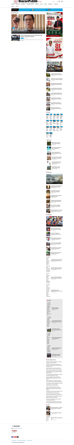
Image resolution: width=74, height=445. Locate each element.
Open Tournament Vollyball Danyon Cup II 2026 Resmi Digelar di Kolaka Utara (56, 243)
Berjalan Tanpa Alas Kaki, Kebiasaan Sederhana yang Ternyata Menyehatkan (47, 135)
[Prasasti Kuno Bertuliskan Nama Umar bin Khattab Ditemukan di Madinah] (48, 206)
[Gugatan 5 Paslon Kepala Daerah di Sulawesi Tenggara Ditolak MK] (49, 349)
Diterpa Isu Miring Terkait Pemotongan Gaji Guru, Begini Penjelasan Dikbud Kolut (53, 402)
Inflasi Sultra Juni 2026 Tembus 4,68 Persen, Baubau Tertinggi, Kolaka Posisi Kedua (56, 79)
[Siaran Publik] (31, 1)
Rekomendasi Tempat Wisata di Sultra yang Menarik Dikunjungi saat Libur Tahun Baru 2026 (56, 167)
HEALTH (13, 27)
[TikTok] (18, 437)
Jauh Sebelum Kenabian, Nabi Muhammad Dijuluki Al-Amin (60, 10)
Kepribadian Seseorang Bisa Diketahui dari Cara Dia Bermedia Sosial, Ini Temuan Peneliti (61, 117)
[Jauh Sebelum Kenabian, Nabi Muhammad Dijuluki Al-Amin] (54, 10)
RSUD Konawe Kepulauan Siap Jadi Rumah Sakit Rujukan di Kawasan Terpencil (31, 36)
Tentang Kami (14, 440)
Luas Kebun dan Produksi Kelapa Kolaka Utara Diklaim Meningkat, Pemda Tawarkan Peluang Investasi (56, 98)
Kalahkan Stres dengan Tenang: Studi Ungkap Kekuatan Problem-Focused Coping (61, 123)
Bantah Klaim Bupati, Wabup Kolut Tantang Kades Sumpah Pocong (53, 397)
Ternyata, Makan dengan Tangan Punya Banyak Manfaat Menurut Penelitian (58, 129)
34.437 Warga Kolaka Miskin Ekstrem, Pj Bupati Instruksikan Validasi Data (54, 375)
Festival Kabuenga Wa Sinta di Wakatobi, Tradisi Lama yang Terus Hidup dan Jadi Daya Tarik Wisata (56, 153)
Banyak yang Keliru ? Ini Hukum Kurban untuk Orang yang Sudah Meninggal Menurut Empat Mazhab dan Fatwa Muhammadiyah (56, 211)
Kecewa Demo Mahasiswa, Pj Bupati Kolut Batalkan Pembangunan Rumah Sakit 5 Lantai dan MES (54, 365)
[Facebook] (12, 437)
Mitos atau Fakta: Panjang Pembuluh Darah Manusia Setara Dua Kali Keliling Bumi (54, 129)
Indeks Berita (29, 440)
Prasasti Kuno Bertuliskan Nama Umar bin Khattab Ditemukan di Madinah (55, 206)
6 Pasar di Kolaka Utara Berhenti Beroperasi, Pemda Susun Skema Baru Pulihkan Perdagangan (56, 108)
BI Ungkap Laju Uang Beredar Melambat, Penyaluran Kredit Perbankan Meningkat (56, 84)
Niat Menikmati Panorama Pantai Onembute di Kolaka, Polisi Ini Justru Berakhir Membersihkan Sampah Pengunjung (56, 148)
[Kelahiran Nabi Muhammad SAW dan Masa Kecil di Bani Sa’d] (48, 201)
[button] (59, 1)
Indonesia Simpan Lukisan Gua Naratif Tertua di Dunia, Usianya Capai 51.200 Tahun (56, 162)
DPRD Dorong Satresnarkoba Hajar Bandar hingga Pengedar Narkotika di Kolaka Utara (53, 388)
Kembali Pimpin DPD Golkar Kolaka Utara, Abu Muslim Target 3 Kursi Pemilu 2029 (57, 321)
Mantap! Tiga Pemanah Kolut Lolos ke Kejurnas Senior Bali (56, 268)
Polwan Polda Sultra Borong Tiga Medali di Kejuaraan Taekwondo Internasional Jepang (56, 239)
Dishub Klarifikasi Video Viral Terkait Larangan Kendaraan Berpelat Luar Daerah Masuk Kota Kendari (54, 371)
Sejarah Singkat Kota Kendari (51, 385)
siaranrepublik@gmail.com (17, 428)
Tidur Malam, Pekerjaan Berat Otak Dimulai (54, 123)
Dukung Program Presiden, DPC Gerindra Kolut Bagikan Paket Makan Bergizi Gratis (57, 338)
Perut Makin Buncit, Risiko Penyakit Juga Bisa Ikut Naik (47, 117)
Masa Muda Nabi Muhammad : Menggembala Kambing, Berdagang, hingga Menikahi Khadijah (56, 186)
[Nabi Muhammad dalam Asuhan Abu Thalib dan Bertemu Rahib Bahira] (48, 192)
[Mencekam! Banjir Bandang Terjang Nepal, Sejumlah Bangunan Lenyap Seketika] (22, 10)
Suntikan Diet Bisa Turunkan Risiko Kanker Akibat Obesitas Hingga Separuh (51, 129)
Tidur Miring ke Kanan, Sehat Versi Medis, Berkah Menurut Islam (61, 129)
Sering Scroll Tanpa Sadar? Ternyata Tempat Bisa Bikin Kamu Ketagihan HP (58, 117)
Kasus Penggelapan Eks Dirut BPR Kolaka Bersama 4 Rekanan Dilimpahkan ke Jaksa (53, 377)
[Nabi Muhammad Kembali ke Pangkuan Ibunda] (48, 197)
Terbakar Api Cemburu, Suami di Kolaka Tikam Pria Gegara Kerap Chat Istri (54, 392)
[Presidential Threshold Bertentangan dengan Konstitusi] (49, 355)
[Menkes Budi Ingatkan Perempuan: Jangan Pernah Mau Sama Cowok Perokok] (28, 24)
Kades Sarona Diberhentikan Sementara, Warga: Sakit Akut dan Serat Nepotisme (53, 394)
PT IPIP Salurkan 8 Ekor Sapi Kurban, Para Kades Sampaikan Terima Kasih (54, 384)
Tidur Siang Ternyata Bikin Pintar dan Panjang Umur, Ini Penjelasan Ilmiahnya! (58, 123)
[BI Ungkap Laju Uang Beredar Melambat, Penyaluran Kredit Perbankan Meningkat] (48, 84)
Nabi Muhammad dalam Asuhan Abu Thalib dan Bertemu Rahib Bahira (55, 191)
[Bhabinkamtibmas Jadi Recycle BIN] (48, 418)
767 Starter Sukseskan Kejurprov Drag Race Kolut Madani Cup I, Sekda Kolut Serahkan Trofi (56, 234)
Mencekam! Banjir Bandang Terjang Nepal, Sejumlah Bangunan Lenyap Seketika (29, 10)
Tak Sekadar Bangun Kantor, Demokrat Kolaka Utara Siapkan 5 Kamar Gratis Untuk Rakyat (56, 329)
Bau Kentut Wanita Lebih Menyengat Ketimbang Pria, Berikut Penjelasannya (47, 123)
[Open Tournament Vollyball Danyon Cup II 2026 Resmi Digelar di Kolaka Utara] (48, 244)
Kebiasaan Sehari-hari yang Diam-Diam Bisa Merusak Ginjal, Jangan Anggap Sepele (51, 117)
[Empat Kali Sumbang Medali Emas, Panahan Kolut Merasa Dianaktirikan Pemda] (48, 278)
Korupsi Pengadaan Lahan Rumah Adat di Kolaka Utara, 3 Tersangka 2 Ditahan (53, 369)
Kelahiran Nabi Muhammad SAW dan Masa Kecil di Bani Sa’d (56, 201)
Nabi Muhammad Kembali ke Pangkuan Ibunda (56, 196)
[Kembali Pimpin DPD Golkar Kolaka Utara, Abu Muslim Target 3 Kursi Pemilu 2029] (49, 321)
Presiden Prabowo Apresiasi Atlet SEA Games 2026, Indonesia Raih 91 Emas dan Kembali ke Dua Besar (56, 248)
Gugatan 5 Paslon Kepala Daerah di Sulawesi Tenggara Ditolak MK (56, 348)
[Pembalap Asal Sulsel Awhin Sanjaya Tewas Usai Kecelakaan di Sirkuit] (48, 254)
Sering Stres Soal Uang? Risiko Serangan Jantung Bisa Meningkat (54, 117)
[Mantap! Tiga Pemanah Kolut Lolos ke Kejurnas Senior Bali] (48, 269)
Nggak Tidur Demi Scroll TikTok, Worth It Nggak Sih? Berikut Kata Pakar (51, 135)
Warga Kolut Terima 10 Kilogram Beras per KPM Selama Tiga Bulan (45, 10)
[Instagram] (14, 437)
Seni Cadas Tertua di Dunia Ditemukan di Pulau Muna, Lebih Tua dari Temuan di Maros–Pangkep (57, 158)
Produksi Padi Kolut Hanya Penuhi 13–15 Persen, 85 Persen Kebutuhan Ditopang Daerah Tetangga (56, 74)
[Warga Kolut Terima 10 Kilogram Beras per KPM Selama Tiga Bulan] (38, 10)
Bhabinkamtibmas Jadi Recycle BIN (57, 418)
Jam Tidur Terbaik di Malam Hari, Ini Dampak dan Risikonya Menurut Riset (47, 129)
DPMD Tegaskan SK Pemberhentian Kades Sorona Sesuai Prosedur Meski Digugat (53, 381)
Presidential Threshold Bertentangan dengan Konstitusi (56, 355)
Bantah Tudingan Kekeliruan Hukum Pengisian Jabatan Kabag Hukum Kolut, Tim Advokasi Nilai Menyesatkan (57, 308)
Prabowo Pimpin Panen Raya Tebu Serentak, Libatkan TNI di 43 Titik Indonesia (56, 94)
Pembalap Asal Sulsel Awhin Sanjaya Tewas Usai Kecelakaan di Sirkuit (56, 253)
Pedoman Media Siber (22, 440)
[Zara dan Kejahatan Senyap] (48, 413)
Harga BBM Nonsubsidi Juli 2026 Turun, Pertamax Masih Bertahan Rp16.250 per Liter (56, 103)
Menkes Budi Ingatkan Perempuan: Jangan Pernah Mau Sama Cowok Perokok (28, 30)
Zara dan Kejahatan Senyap (56, 412)
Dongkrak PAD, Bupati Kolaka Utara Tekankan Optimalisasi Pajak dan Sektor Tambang (56, 89)
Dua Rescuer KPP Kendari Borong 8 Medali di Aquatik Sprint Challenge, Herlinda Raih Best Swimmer (56, 229)
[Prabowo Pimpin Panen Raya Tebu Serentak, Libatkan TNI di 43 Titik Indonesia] (48, 94)
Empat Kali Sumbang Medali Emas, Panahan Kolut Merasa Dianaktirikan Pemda (56, 278)
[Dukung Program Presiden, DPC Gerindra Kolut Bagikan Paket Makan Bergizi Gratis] (49, 338)
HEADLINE (22, 38)
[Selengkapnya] (37, 431)
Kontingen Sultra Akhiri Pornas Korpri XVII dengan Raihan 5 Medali (56, 260)
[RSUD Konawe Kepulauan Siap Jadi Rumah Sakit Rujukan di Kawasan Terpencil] (15, 38)
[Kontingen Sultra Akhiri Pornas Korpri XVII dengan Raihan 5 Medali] (48, 260)
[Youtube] (16, 437)
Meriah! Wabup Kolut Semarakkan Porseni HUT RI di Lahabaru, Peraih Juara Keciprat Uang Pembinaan (56, 291)
